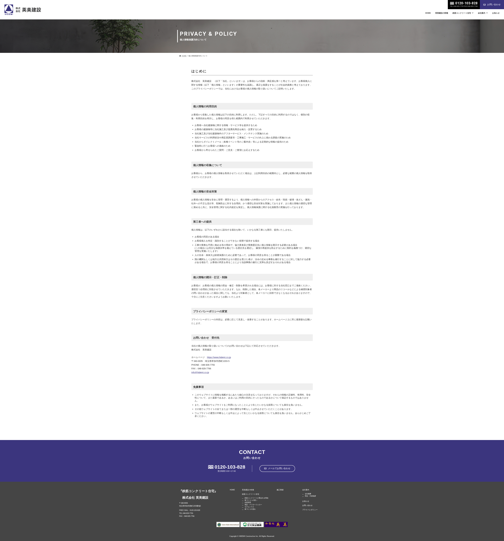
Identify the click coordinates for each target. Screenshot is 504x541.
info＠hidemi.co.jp (200, 372)
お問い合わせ (307, 505)
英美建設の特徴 (248, 490)
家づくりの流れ (250, 509)
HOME (232, 490)
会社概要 (308, 494)
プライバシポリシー (310, 510)
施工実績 (280, 490)
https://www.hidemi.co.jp (219, 357)
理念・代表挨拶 (310, 496)
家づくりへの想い (251, 500)
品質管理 (248, 502)
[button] (492, 4)
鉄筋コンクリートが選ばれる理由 (256, 498)
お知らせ (305, 501)
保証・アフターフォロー (253, 505)
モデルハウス (249, 507)
